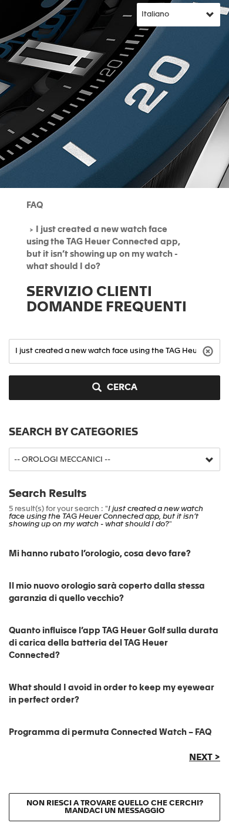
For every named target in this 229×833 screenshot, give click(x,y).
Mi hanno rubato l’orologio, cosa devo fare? (100, 554)
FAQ (34, 205)
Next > (204, 758)
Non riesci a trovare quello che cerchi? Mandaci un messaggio (114, 807)
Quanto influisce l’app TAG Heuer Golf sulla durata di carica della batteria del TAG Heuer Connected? (113, 643)
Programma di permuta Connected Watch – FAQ (110, 732)
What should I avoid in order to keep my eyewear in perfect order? (111, 694)
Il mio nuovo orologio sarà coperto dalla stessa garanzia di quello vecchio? (107, 592)
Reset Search (209, 350)
